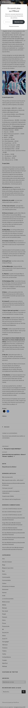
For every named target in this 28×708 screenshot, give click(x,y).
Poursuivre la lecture (14, 26)
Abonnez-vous (18, 22)
